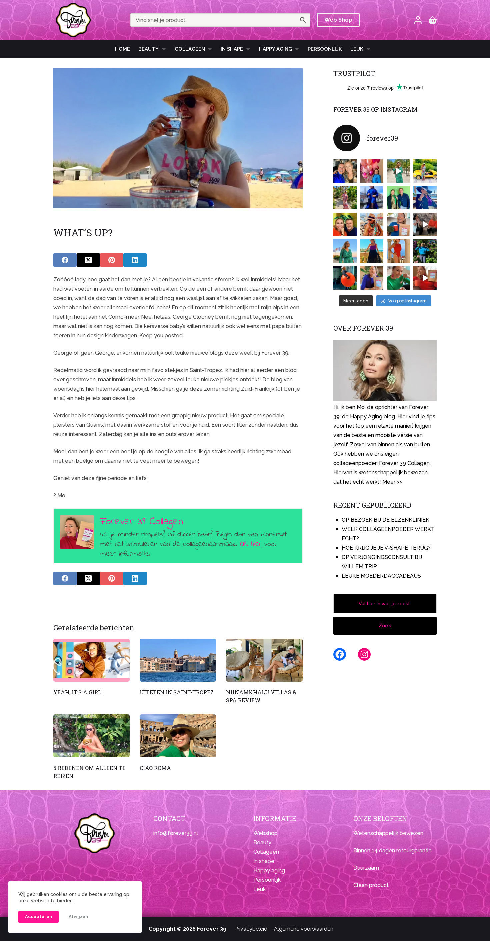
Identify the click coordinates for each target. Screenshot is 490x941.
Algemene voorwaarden (303, 929)
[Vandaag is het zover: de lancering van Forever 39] (425, 278)
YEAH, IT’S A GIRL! (78, 692)
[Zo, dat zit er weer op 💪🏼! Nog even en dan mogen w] (345, 278)
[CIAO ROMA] (178, 735)
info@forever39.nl (175, 833)
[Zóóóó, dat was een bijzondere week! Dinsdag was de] (398, 278)
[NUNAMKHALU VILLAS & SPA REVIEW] (264, 660)
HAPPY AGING (275, 49)
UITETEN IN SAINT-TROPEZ (177, 692)
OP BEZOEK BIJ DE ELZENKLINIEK (385, 520)
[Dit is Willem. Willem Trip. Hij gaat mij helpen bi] (398, 197)
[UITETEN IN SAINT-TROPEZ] (178, 660)
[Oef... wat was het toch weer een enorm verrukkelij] (371, 251)
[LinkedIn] (135, 260)
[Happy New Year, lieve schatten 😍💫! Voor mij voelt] (345, 251)
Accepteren (38, 916)
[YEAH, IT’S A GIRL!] (91, 660)
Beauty (148, 49)
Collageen (190, 49)
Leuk (356, 49)
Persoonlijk (325, 49)
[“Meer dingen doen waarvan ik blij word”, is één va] (345, 197)
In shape (232, 49)
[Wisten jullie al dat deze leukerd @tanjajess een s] (345, 171)
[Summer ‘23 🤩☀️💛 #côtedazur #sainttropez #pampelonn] (398, 171)
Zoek (385, 625)
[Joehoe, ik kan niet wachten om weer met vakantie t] (398, 251)
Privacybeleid (250, 929)
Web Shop (338, 20)
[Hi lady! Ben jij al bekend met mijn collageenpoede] (398, 224)
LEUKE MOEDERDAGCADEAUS (381, 576)
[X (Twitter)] (88, 260)
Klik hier (251, 544)
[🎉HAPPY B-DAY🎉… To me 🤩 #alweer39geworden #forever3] (371, 171)
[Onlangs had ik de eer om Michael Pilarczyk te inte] (345, 224)
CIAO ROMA (155, 767)
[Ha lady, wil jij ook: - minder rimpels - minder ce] (371, 278)
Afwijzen (78, 916)
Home (122, 49)
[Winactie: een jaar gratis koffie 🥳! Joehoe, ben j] (425, 251)
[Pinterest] (111, 260)
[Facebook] (65, 260)
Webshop (265, 833)
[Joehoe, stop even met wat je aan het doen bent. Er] (425, 224)
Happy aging (269, 870)
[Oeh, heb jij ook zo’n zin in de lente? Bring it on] (371, 197)
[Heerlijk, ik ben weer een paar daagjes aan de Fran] (425, 197)
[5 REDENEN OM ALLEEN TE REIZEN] (91, 735)
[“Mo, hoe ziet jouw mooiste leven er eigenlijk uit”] (371, 224)
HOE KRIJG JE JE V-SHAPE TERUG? (386, 548)
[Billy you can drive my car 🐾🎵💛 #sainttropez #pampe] (425, 171)
